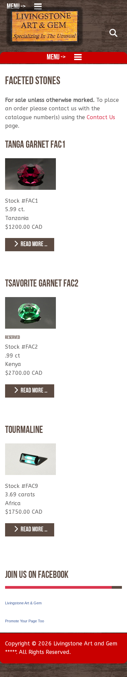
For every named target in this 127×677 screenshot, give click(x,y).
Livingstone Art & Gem (23, 603)
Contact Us (101, 117)
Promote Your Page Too (24, 621)
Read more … (33, 244)
